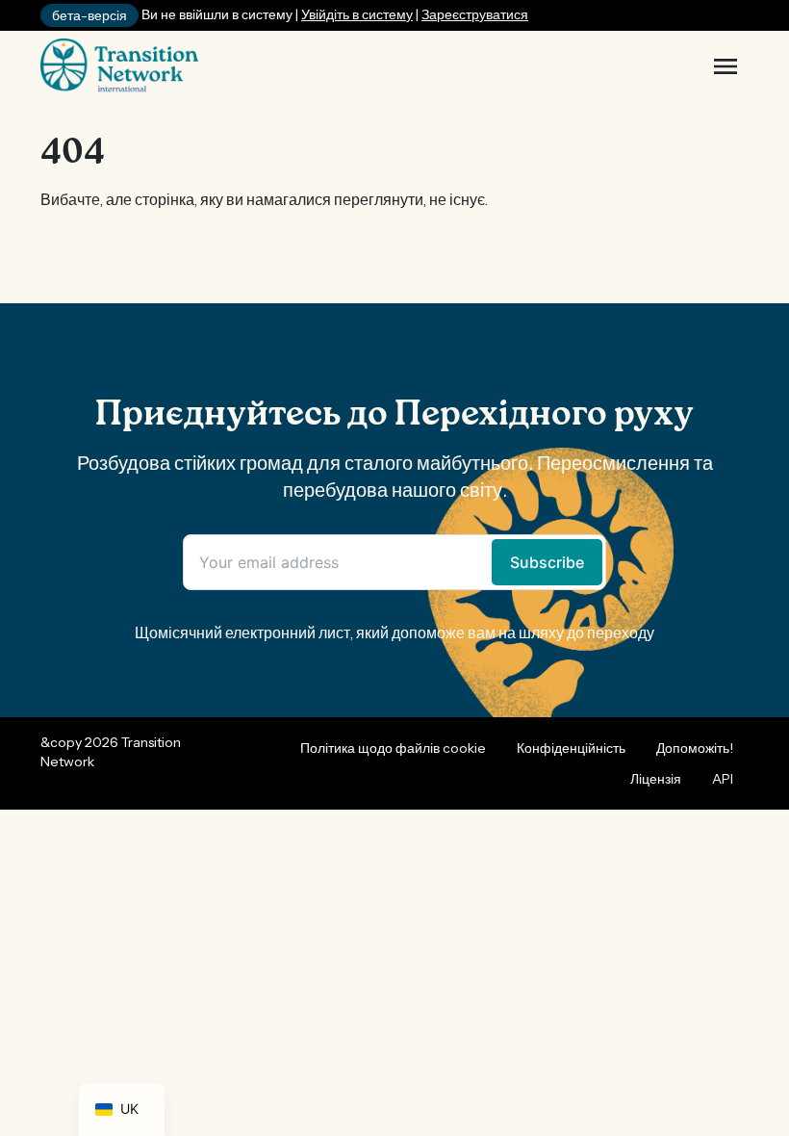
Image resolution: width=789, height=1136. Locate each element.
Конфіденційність (571, 748)
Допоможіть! (694, 748)
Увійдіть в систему (357, 14)
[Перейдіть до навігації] (725, 66)
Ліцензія (655, 778)
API (722, 778)
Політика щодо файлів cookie (393, 748)
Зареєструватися (474, 14)
